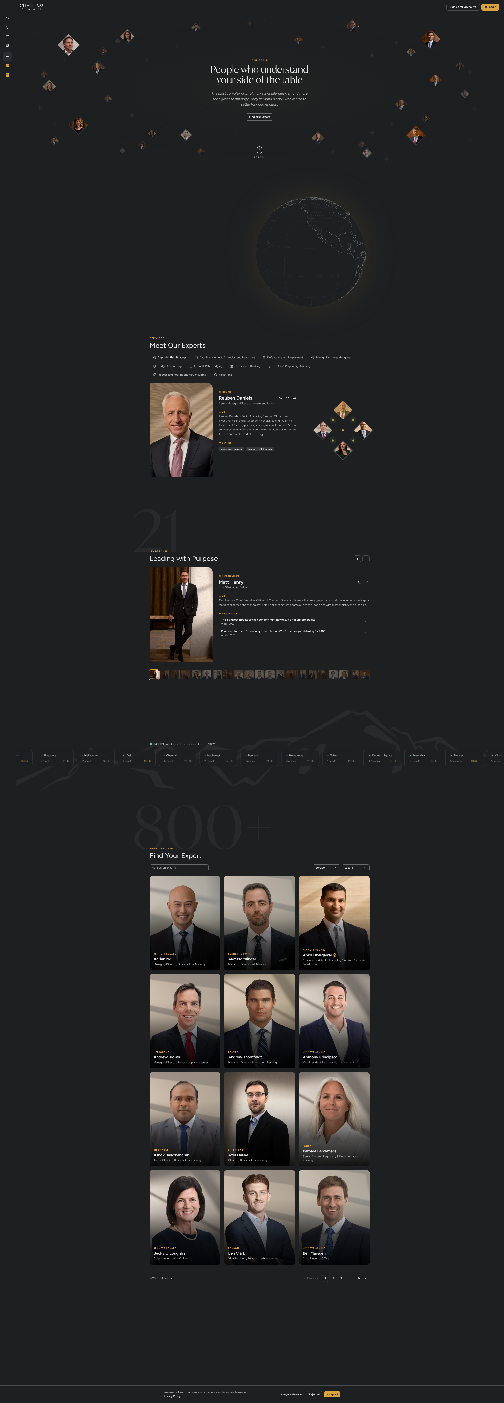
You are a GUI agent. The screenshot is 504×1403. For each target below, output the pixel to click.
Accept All (332, 1394)
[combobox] (326, 867)
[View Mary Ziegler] (343, 674)
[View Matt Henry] (154, 674)
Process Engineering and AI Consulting (182, 374)
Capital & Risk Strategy (172, 357)
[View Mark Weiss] (228, 674)
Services (163, 217)
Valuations (225, 374)
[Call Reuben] (280, 398)
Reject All (314, 1394)
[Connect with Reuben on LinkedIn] (294, 398)
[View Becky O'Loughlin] (322, 674)
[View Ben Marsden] (333, 674)
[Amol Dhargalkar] (363, 430)
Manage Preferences (291, 1394)
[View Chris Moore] (280, 674)
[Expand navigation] (7, 7)
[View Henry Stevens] (291, 674)
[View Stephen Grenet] (364, 674)
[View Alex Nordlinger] (270, 674)
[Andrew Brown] (323, 430)
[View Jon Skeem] (206, 674)
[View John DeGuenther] (301, 674)
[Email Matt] (366, 582)
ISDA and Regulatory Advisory (292, 366)
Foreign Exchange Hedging (333, 357)
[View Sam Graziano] (259, 674)
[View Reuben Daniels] (249, 674)
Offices (186, 217)
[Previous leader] (357, 558)
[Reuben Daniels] (343, 410)
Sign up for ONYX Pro (463, 7)
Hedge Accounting (170, 366)
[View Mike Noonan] (185, 674)
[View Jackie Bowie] (196, 674)
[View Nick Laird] (238, 674)
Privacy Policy (172, 1396)
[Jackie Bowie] (343, 450)
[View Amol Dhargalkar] (164, 674)
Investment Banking (247, 366)
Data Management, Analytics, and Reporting (227, 357)
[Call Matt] (359, 582)
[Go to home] (31, 7)
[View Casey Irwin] (175, 674)
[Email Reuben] (287, 398)
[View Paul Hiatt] (354, 674)
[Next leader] (366, 558)
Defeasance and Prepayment (285, 357)
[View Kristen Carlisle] (312, 674)
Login (492, 7)
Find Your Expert (259, 117)
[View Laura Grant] (217, 674)
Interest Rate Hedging (208, 366)
